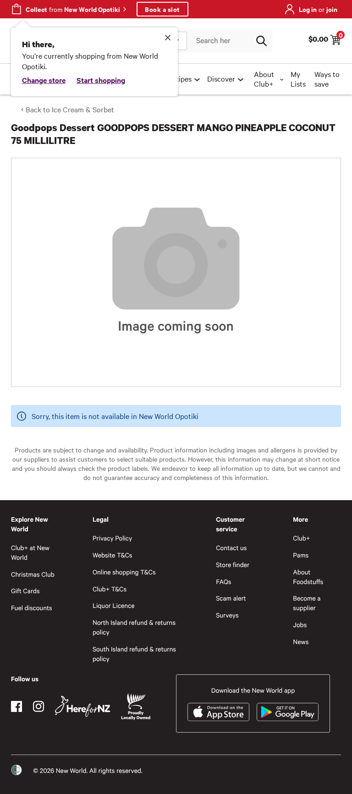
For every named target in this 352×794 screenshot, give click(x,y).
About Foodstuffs (308, 577)
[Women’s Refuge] (16, 770)
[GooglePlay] (288, 712)
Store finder (232, 564)
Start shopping (101, 80)
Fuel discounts (31, 607)
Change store (44, 80)
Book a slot (162, 9)
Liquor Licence (114, 605)
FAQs (223, 581)
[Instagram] (38, 706)
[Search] (261, 41)
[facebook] (16, 706)
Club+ (301, 538)
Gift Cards (25, 590)
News (300, 641)
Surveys (227, 615)
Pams (300, 555)
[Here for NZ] (82, 706)
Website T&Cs (112, 555)
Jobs (300, 624)
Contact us (231, 547)
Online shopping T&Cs (124, 572)
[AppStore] (218, 712)
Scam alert (231, 598)
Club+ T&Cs (109, 588)
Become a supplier (306, 603)
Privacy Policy (112, 538)
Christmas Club (33, 574)
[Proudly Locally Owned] (135, 706)
